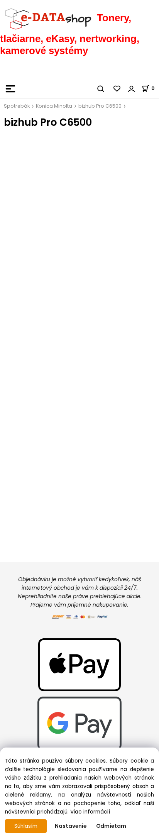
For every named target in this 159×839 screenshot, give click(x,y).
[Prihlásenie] (131, 88)
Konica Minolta (54, 106)
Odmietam (111, 826)
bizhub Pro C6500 (100, 106)
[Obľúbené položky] (117, 88)
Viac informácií (90, 811)
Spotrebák (17, 106)
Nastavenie (70, 826)
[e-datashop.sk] (48, 18)
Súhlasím (25, 826)
